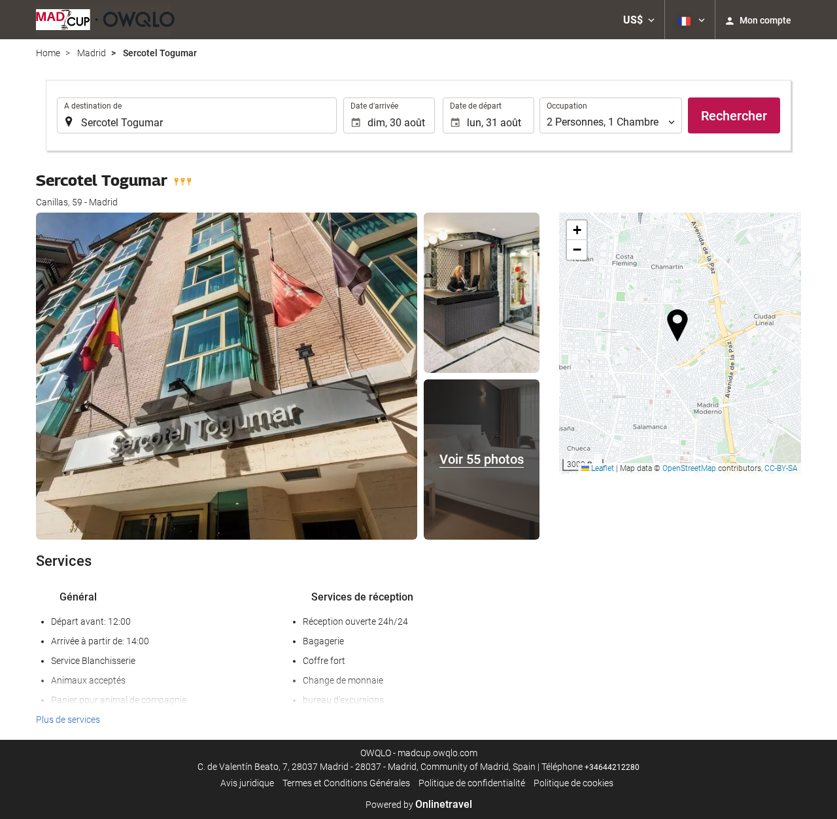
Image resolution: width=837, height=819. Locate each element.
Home (48, 53)
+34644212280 (612, 767)
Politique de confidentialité (471, 783)
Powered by (419, 804)
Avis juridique (247, 783)
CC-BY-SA (781, 468)
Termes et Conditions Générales (346, 783)
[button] (638, 19)
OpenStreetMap (689, 468)
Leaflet (601, 468)
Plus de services (68, 719)
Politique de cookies (573, 783)
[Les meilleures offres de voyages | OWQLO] (105, 19)
